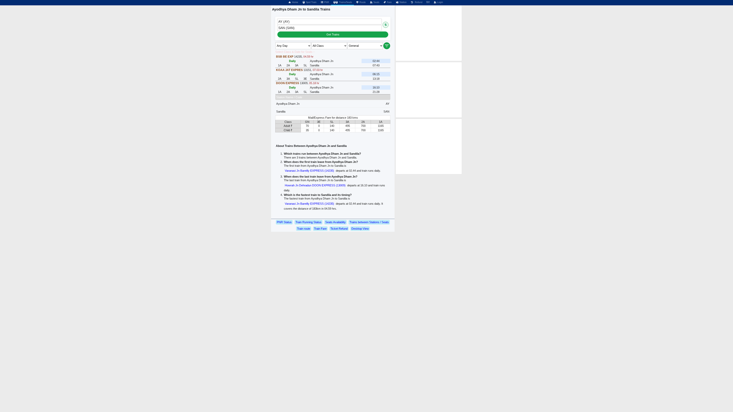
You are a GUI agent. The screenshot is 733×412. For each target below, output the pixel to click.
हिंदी (428, 2)
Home (294, 2)
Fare (389, 2)
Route (362, 2)
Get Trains (332, 34)
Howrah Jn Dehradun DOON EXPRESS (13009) (315, 185)
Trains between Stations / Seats (369, 222)
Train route (303, 228)
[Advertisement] (429, 33)
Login (440, 2)
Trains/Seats (345, 2)
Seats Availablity (335, 222)
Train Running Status (308, 222)
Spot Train (310, 2)
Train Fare (320, 228)
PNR (326, 2)
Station (403, 2)
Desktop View (360, 228)
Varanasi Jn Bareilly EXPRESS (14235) (309, 170)
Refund (418, 2)
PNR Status (284, 222)
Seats (376, 2)
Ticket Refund (339, 228)
